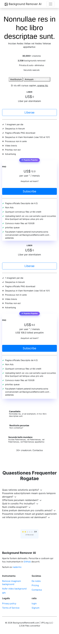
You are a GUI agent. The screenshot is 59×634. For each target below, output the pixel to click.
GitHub (27, 561)
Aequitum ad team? (30, 181)
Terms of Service (10, 607)
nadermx (17, 567)
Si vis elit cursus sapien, (29, 85)
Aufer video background (14, 588)
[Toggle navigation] (51, 4)
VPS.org (45, 622)
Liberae (29, 112)
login (34, 603)
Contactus (38, 450)
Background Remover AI (24, 4)
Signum (35, 607)
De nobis (36, 581)
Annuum (36, 79)
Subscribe (29, 191)
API (4, 593)
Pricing (35, 585)
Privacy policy (9, 603)
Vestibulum (16, 79)
